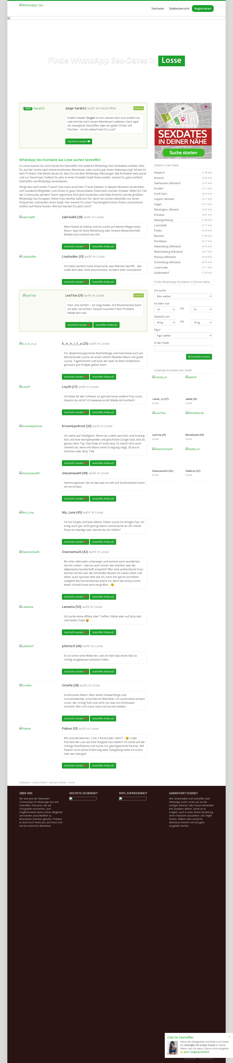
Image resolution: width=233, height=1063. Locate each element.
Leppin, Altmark (183, 199)
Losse (99, 217)
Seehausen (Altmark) (183, 183)
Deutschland (39, 782)
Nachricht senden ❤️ (75, 246)
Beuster (183, 236)
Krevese (183, 215)
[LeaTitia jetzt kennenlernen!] (40, 308)
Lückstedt (183, 225)
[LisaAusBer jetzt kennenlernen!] (36, 270)
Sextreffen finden (102, 246)
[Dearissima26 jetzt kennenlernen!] (36, 567)
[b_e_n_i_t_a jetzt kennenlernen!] (36, 359)
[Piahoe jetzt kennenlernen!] (36, 744)
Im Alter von (162, 303)
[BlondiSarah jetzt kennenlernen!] (200, 421)
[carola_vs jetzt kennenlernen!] (166, 385)
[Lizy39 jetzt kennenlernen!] (36, 402)
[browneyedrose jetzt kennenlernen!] (36, 441)
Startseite (157, 8)
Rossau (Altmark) (183, 257)
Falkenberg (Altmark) (183, 246)
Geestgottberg (183, 220)
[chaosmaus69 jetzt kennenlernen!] (36, 488)
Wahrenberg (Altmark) (183, 252)
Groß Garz (183, 194)
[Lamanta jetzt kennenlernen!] (36, 622)
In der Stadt (161, 343)
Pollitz (183, 230)
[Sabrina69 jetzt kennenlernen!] (36, 228)
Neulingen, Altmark (183, 209)
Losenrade (183, 267)
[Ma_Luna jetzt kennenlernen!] (36, 528)
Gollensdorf (183, 273)
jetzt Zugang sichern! (196, 1051)
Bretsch (183, 178)
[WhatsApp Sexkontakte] (31, 8)
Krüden (183, 188)
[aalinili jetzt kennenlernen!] (200, 385)
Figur (157, 330)
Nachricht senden (78, 141)
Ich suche (160, 290)
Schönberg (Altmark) (183, 262)
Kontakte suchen (200, 356)
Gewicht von (162, 316)
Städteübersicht (179, 8)
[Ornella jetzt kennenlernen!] (36, 701)
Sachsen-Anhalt (57, 782)
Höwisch (183, 172)
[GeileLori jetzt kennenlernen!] (200, 457)
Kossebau (183, 241)
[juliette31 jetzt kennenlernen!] (36, 661)
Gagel (183, 204)
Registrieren (202, 8)
